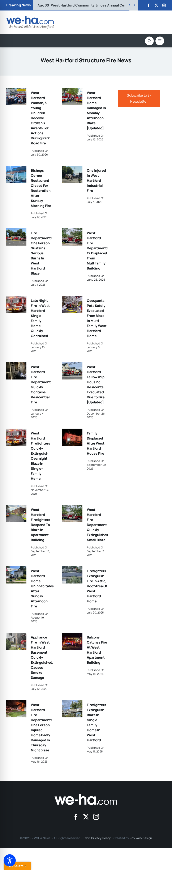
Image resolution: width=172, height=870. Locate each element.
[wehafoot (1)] (86, 795)
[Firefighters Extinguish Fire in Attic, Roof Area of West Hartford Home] (72, 569)
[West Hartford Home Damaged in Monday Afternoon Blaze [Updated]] (72, 91)
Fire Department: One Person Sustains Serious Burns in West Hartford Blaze (41, 253)
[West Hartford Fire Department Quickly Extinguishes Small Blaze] (72, 508)
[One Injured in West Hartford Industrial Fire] (72, 168)
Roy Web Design (141, 838)
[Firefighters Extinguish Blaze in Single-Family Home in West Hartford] (72, 703)
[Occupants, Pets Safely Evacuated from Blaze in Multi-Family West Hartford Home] (72, 299)
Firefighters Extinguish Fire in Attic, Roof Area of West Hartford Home (97, 586)
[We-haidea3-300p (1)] (30, 17)
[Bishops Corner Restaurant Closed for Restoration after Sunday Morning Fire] (16, 168)
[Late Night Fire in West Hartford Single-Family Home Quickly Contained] (16, 299)
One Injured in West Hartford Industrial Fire (96, 180)
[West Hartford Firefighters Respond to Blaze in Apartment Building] (16, 508)
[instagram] (164, 5)
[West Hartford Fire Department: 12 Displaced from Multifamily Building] (72, 231)
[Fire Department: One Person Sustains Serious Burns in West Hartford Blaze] (16, 231)
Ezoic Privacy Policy (97, 838)
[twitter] (156, 5)
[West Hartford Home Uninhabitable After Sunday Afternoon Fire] (16, 569)
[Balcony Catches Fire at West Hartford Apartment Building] (72, 635)
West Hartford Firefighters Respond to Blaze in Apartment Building (40, 524)
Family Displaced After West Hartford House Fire (95, 443)
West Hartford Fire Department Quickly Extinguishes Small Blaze (97, 524)
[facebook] (148, 5)
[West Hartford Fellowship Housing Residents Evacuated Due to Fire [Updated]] (72, 365)
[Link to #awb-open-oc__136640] (159, 41)
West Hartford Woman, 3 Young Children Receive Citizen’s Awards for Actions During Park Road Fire (40, 117)
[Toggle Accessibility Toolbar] (9, 860)
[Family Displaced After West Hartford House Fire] (72, 431)
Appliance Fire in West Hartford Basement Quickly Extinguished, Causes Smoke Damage (42, 657)
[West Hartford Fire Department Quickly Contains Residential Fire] (16, 365)
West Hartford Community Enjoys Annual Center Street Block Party (100, 5)
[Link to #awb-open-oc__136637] (149, 41)
